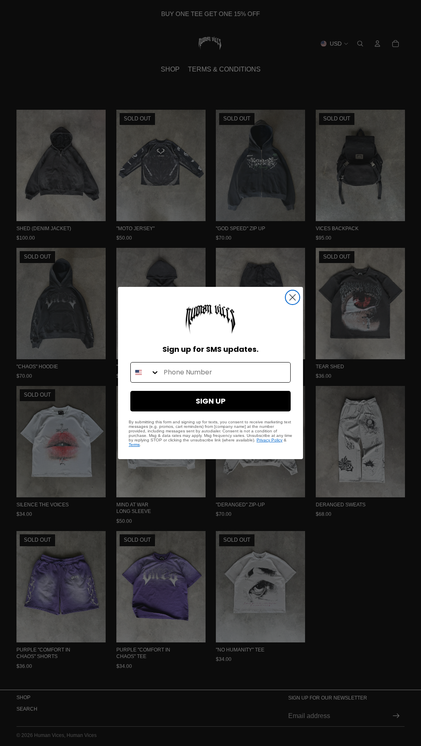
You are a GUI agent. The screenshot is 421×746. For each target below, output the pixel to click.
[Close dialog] (292, 297)
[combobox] (145, 372)
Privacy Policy (269, 440)
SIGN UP (211, 401)
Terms (134, 444)
